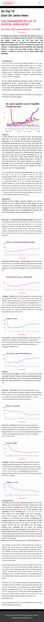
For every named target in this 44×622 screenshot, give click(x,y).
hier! (40, 540)
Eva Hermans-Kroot (33, 511)
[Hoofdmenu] (39, 3)
